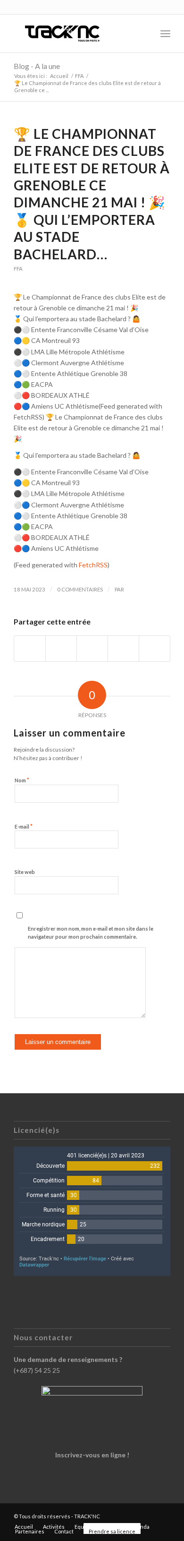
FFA (18, 268)
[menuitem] (144, 33)
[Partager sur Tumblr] (123, 648)
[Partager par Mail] (154, 648)
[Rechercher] (144, 33)
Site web (25, 872)
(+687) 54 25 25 (37, 1370)
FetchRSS (93, 565)
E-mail (24, 826)
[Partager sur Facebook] (29, 648)
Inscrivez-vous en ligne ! (92, 1455)
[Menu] (165, 33)
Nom (22, 780)
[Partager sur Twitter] (61, 648)
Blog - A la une (37, 65)
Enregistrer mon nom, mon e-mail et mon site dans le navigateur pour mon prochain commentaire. (90, 932)
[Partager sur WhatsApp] (92, 648)
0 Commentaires (80, 589)
